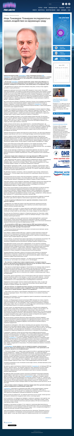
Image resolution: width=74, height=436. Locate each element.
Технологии (61, 7)
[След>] (67, 65)
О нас (69, 10)
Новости (35, 10)
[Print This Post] (4, 422)
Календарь (63, 10)
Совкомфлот (14, 81)
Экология (68, 7)
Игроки (45, 7)
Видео (58, 10)
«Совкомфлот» (23, 75)
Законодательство (52, 7)
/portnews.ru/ (48, 417)
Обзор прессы (41, 10)
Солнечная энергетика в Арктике (60, 124)
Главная (7, 15)
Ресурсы (40, 7)
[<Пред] (56, 65)
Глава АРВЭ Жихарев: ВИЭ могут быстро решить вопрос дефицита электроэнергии (60, 100)
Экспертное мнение (50, 10)
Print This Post (8, 422)
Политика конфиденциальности (37, 432)
